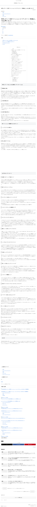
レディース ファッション (6, 374)
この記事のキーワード (16, 77)
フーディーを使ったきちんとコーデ (17, 71)
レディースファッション (6, 412)
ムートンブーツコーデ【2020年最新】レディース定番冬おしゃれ (10, 401)
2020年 (4, 395)
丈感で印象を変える (14, 53)
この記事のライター (15, 78)
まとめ (4, 44)
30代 (3, 12)
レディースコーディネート (6, 13)
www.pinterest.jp (10, 35)
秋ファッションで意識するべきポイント (8, 41)
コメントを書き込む (18, 497)
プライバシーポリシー (33, 504)
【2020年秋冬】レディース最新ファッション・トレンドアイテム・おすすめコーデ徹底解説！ (15, 391)
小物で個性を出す (14, 52)
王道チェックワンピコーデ (15, 67)
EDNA (4, 26)
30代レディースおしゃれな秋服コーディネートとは (10, 40)
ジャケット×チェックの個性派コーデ (17, 62)
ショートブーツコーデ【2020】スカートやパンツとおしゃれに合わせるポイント (13, 420)
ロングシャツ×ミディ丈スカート (16, 63)
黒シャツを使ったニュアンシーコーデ (17, 68)
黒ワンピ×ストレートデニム (16, 60)
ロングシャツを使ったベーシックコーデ (17, 61)
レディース (4, 16)
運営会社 (29, 504)
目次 (17, 47)
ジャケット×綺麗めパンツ (15, 69)
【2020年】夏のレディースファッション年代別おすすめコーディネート (11, 430)
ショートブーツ (5, 424)
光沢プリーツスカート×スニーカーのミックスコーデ (19, 70)
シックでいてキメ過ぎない (15, 55)
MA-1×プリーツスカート (15, 75)
